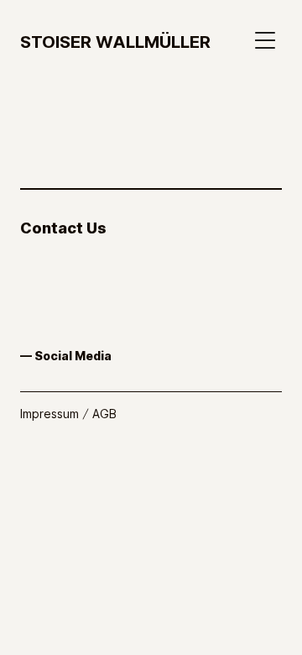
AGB (104, 413)
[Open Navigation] (268, 40)
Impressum (49, 413)
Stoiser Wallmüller (115, 41)
